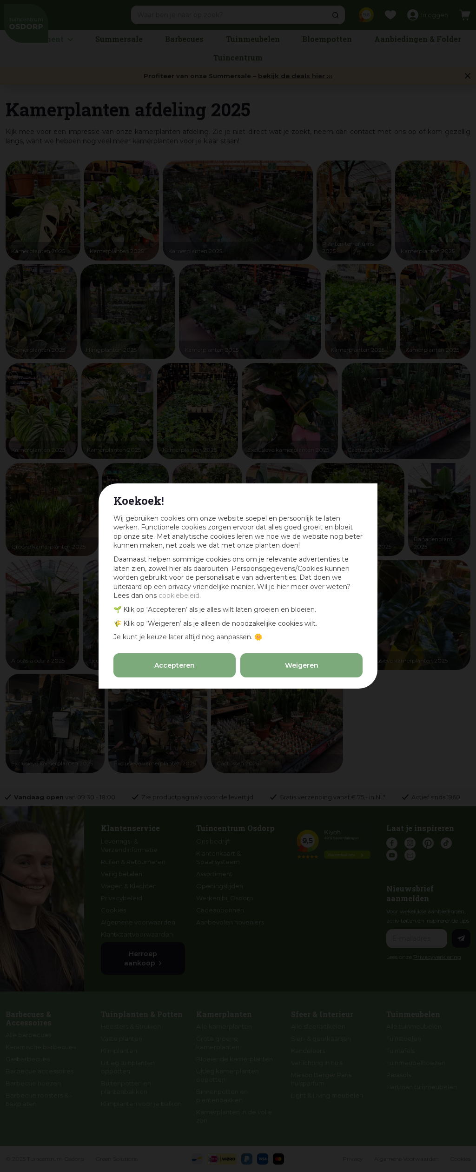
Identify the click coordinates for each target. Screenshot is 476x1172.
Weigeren (301, 665)
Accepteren (174, 665)
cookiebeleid (179, 595)
